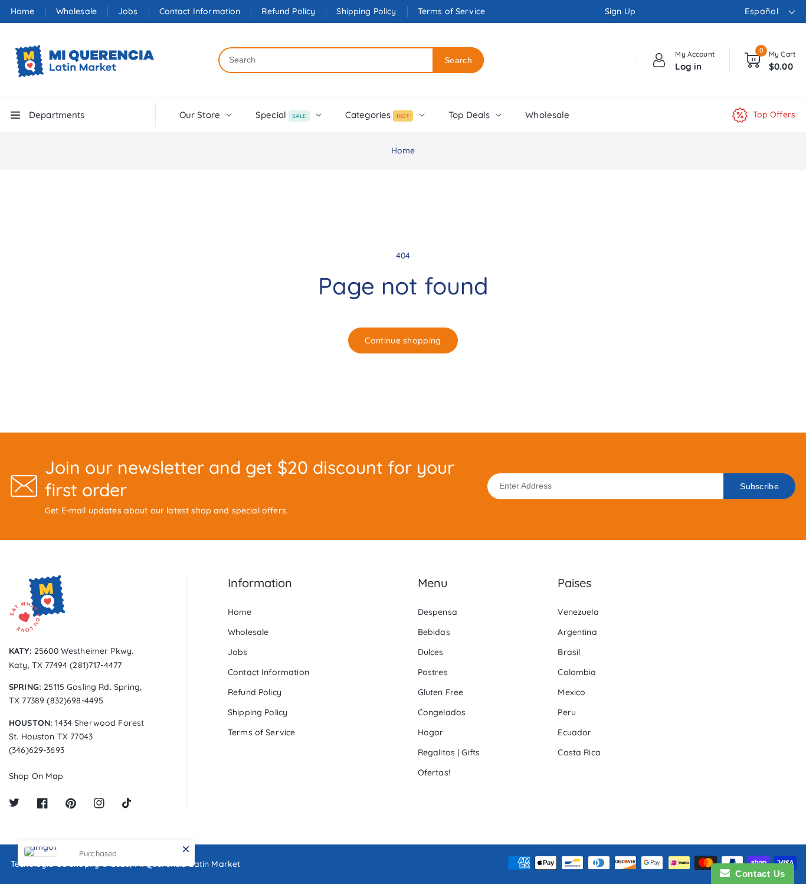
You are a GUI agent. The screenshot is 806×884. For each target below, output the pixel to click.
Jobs (128, 11)
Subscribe (759, 486)
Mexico (571, 692)
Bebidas (434, 632)
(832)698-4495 (75, 700)
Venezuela (578, 612)
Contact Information (200, 11)
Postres (433, 672)
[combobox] (326, 60)
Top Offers (774, 114)
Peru (567, 712)
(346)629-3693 (36, 750)
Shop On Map (36, 776)
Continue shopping (403, 340)
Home (23, 11)
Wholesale (76, 11)
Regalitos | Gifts (449, 752)
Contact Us (757, 874)
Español (761, 11)
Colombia (577, 672)
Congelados (442, 712)
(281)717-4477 (96, 665)
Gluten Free (441, 692)
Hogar (431, 732)
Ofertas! (434, 772)
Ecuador (574, 732)
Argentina (577, 632)
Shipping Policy (366, 11)
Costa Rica (579, 752)
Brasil (569, 652)
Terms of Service (451, 11)
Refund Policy (288, 11)
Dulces (431, 652)
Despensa (437, 612)
